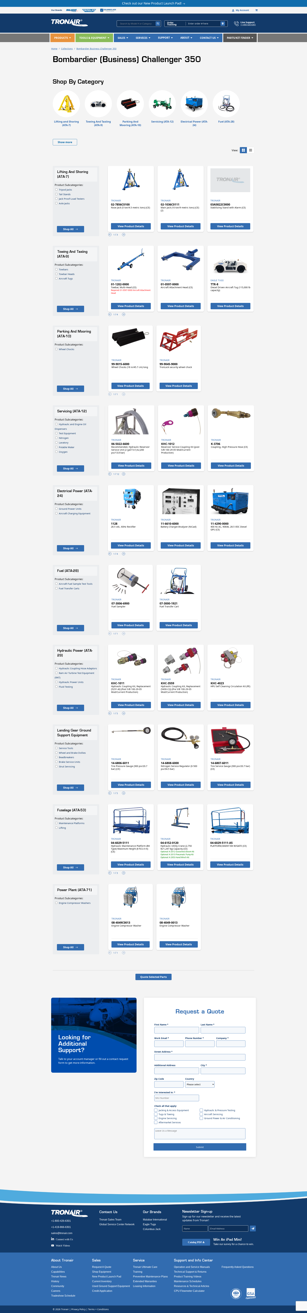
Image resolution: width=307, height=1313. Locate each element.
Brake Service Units (69, 761)
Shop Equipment (101, 1271)
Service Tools (66, 748)
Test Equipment (67, 433)
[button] (62, 38)
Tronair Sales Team (110, 1219)
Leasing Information (144, 1286)
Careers (55, 1291)
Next (123, 234)
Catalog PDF (195, 1242)
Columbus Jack (152, 1229)
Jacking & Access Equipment (174, 1110)
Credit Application (102, 1291)
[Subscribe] (253, 1228)
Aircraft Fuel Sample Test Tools (75, 583)
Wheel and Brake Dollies (72, 752)
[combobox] (139, 23)
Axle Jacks (64, 203)
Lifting (62, 827)
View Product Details (131, 226)
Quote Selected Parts (153, 977)
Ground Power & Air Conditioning (222, 1118)
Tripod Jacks (65, 189)
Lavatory (63, 442)
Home (54, 48)
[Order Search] (222, 23)
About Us (56, 1267)
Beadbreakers (66, 757)
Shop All (68, 229)
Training (137, 1271)
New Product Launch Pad (106, 1276)
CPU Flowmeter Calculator (189, 1291)
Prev (109, 394)
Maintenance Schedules (187, 1281)
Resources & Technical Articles (191, 1286)
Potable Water (66, 447)
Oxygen (63, 451)
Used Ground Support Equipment (111, 1286)
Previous (109, 234)
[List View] (250, 150)
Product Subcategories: (69, 185)
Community (57, 1286)
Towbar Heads (67, 274)
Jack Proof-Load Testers (71, 198)
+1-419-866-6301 (61, 1227)
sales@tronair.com (61, 1233)
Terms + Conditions (98, 1309)
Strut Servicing (67, 766)
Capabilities (58, 1271)
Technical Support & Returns (190, 1271)
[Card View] (243, 150)
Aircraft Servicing (213, 1114)
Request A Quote (101, 1267)
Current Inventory (102, 1281)
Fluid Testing (66, 686)
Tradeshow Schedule (63, 1295)
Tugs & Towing (166, 1114)
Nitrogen (64, 437)
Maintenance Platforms (71, 823)
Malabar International (155, 1219)
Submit (200, 1147)
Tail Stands (65, 194)
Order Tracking (172, 24)
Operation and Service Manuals (192, 1267)
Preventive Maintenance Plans (150, 1276)
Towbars (63, 269)
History (55, 1281)
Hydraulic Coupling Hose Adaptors (78, 668)
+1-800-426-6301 (248, 24)
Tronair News (58, 1276)
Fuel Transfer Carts (69, 588)
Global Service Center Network (116, 1224)
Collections (67, 48)
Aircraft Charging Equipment (74, 513)
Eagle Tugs (149, 1224)
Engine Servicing (168, 1118)
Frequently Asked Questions (238, 1267)
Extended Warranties (145, 1281)
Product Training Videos (187, 1276)
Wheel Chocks (66, 349)
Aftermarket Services (170, 1122)
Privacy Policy (78, 1309)
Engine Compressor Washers (75, 902)
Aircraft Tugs (66, 278)
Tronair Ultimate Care (145, 1267)
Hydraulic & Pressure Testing (219, 1110)
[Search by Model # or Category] (158, 23)
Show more (65, 142)
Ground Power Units (70, 508)
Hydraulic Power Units (71, 682)
